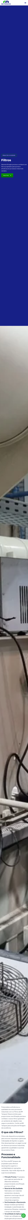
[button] (25, 2)
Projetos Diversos (9, 155)
